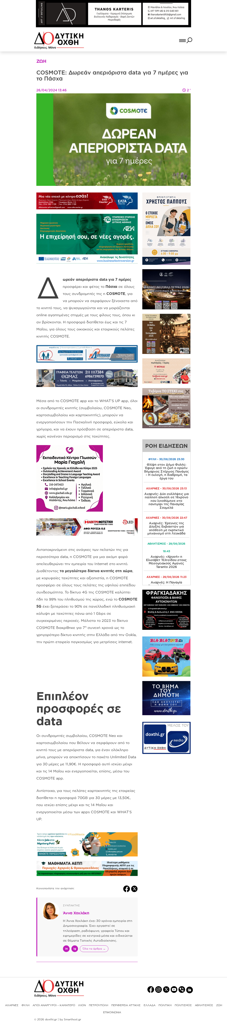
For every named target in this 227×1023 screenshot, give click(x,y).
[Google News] (189, 989)
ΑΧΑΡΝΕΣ (11, 1005)
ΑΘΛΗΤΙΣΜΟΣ (204, 1005)
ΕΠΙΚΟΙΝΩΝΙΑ (112, 1012)
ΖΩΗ (219, 1005)
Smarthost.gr (72, 1019)
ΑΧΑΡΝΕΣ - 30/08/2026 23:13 (166, 488)
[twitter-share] (134, 888)
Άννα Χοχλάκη (76, 913)
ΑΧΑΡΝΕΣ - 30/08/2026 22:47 (166, 517)
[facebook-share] (127, 888)
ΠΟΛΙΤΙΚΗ (165, 1005)
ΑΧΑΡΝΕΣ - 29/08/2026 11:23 (166, 576)
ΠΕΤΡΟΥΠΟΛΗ (98, 1005)
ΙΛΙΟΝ (82, 1005)
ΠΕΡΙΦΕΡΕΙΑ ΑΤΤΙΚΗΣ (126, 1005)
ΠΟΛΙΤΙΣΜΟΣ (183, 1005)
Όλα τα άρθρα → (94, 948)
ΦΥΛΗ (25, 1005)
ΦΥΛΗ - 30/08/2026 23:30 (166, 459)
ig (74, 948)
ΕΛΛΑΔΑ (149, 1005)
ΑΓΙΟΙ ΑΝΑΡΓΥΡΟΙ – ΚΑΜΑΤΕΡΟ (54, 1005)
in (66, 948)
